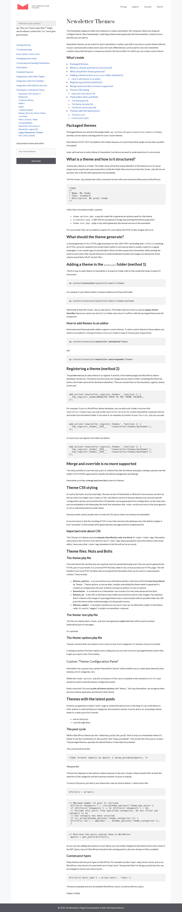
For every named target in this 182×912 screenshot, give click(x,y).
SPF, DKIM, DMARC (27, 136)
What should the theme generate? (87, 71)
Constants (23, 116)
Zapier (21, 107)
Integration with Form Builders (30, 81)
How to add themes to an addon (86, 79)
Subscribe (36, 161)
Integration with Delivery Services (31, 85)
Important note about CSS (83, 93)
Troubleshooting (24, 49)
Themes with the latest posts (85, 110)
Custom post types (80, 118)
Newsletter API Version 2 (30, 94)
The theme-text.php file (82, 104)
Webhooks (23, 97)
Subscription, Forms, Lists (28, 54)
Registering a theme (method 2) (86, 82)
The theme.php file (80, 100)
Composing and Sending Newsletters (33, 63)
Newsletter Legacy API (28, 129)
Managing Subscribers (26, 58)
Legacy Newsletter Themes (31, 132)
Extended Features (24, 72)
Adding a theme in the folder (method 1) (96, 75)
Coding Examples (26, 110)
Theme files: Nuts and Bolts (84, 97)
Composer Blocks (26, 100)
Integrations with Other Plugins (30, 76)
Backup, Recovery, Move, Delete (32, 113)
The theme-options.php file (84, 107)
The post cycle (78, 114)
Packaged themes (79, 64)
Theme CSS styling (79, 89)
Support (135, 6)
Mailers (22, 103)
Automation (21, 67)
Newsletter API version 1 (29, 126)
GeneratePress (117, 908)
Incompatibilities (26, 123)
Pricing (123, 6)
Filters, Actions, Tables (28, 119)
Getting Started (23, 45)
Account (148, 6)
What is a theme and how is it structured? (91, 67)
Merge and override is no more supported (91, 86)
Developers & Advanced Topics (30, 89)
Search (160, 6)
